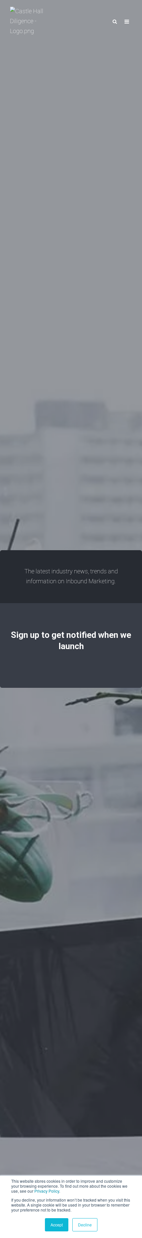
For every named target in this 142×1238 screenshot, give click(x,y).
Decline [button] (85, 1224)
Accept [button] (57, 1224)
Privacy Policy (46, 1191)
